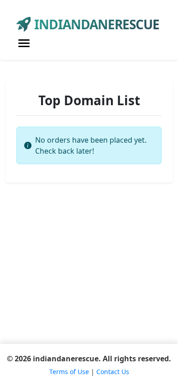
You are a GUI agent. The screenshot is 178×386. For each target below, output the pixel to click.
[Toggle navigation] (23, 43)
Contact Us (112, 371)
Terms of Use (69, 371)
